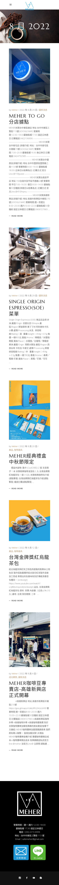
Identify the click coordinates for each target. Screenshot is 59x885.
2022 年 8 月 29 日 (29, 109)
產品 (11, 449)
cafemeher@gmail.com (33, 839)
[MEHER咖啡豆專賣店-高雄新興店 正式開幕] (29, 639)
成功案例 (13, 677)
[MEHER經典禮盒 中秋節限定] (29, 410)
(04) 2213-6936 (32, 832)
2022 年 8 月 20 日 (29, 446)
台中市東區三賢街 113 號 (32, 835)
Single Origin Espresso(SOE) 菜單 (27, 308)
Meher (15, 109)
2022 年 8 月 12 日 (29, 547)
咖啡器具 (18, 449)
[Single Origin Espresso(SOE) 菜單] (29, 258)
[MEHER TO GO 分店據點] (29, 76)
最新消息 (43, 109)
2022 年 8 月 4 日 (28, 673)
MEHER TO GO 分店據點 (27, 119)
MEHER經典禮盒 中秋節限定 (28, 459)
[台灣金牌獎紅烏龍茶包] (29, 520)
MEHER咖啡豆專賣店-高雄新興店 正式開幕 (28, 689)
